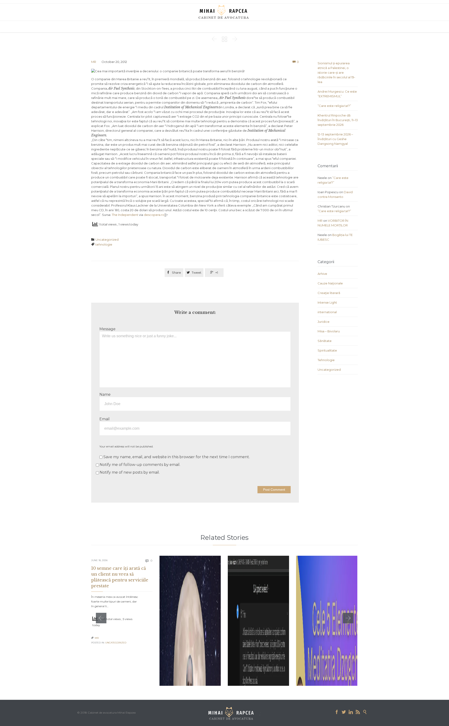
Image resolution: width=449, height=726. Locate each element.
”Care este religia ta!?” (334, 106)
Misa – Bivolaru (329, 331)
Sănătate (325, 341)
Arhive (322, 274)
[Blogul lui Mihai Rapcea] (224, 12)
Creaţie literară (329, 293)
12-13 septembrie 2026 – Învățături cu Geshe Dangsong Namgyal (335, 138)
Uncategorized (107, 239)
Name (105, 394)
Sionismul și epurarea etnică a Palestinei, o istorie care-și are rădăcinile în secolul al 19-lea (336, 72)
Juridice (324, 321)
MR (93, 62)
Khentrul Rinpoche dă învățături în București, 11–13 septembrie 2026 (338, 120)
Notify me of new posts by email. (130, 472)
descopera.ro (154, 215)
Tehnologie (326, 360)
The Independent (125, 215)
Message (107, 329)
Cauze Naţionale (330, 283)
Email (104, 419)
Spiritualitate (327, 350)
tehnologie (103, 244)
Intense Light (327, 302)
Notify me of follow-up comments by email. (140, 464)
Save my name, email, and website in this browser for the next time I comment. (176, 457)
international (327, 312)
